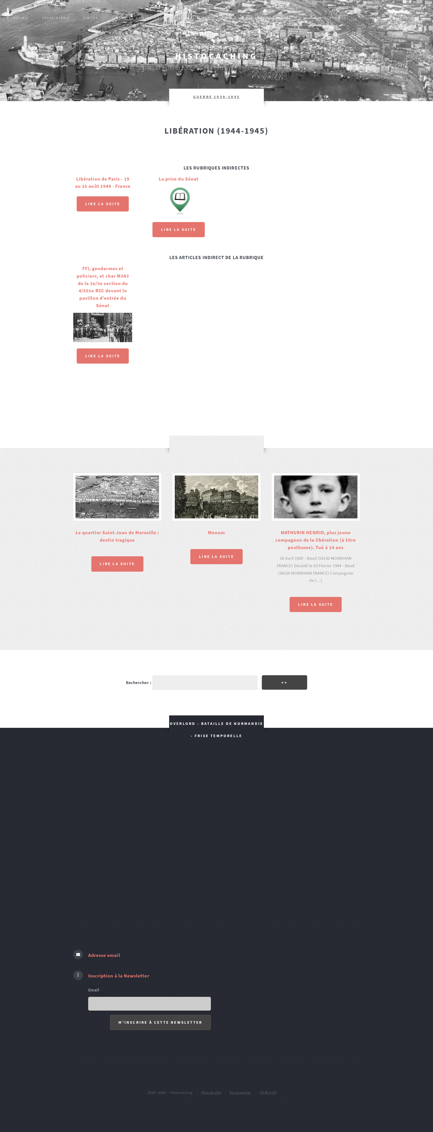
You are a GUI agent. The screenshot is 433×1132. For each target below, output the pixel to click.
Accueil (21, 18)
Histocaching (216, 56)
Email (93, 990)
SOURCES (370, 18)
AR (161, 33)
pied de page (261, 33)
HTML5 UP (268, 1092)
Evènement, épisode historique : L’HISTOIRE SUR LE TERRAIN (172, 18)
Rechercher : (139, 682)
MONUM (309, 18)
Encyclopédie (56, 18)
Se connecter (240, 1092)
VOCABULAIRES (191, 33)
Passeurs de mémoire (267, 18)
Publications (406, 18)
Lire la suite (102, 203)
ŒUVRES (227, 33)
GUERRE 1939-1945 (216, 96)
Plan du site (211, 1092)
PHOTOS (90, 18)
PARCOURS (339, 18)
